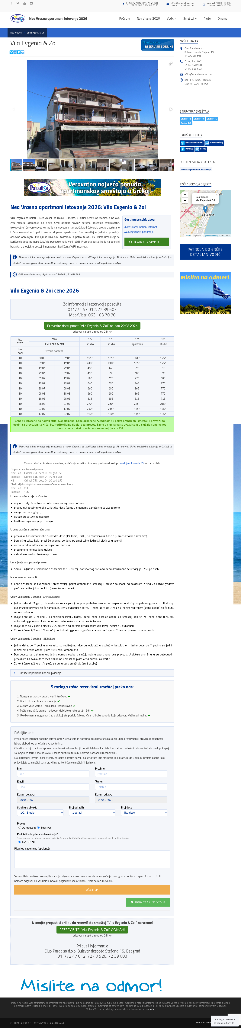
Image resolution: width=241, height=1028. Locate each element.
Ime (19, 768)
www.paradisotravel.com (183, 5)
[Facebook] (11, 3)
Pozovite (149, 902)
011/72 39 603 (193, 68)
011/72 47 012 (193, 61)
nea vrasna (16, 32)
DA (24, 842)
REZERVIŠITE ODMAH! (146, 241)
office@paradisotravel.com (182, 3)
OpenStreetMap (211, 235)
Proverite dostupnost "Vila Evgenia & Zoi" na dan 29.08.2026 (92, 326)
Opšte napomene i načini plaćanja (40, 673)
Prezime (99, 768)
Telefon (99, 781)
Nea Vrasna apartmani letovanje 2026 (58, 18)
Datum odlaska (103, 794)
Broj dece (126, 807)
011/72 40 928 (193, 65)
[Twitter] (17, 3)
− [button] (185, 200)
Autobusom (29, 827)
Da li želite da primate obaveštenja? (37, 834)
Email (20, 781)
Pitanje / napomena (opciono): (32, 848)
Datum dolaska (25, 794)
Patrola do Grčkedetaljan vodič (205, 252)
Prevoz (21, 823)
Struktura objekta (27, 807)
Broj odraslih (76, 807)
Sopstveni (46, 827)
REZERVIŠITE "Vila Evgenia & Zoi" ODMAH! (92, 929)
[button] (171, 64)
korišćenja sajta (147, 1009)
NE (33, 842)
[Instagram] (31, 3)
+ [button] (185, 194)
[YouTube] (24, 3)
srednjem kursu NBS (132, 463)
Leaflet (188, 235)
